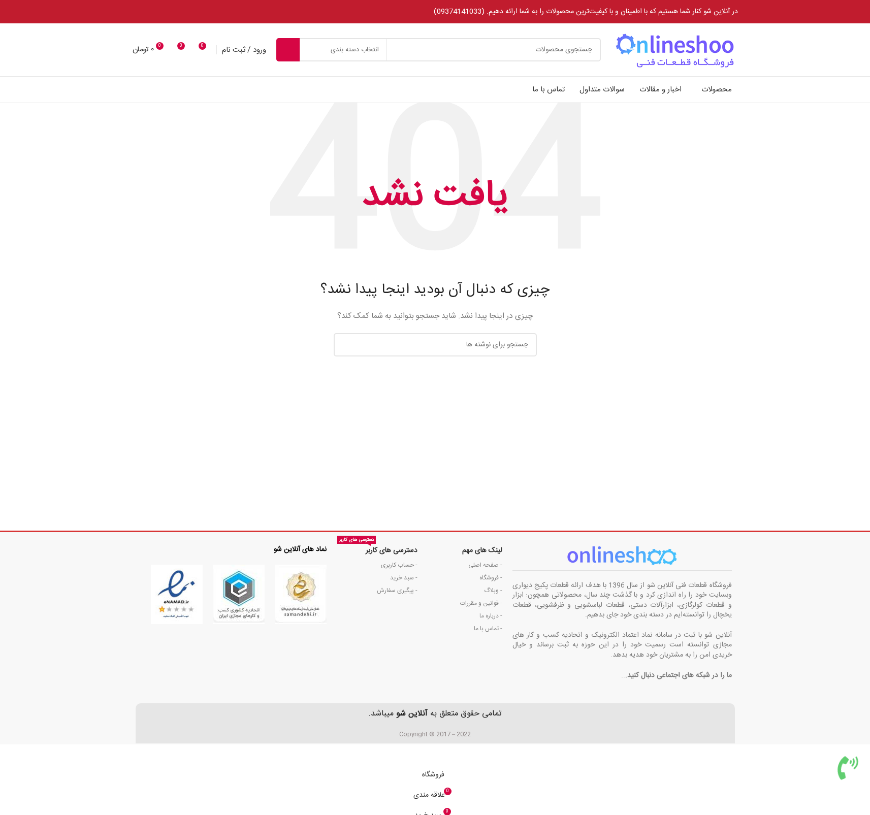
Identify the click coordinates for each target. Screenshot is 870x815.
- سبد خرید (403, 578)
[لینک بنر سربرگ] (435, 11)
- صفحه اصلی (485, 565)
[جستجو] (288, 49)
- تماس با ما (488, 629)
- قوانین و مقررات (481, 603)
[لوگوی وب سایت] (674, 50)
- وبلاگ (493, 590)
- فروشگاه (490, 578)
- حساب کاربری (399, 565)
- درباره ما (490, 616)
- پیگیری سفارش (397, 590)
